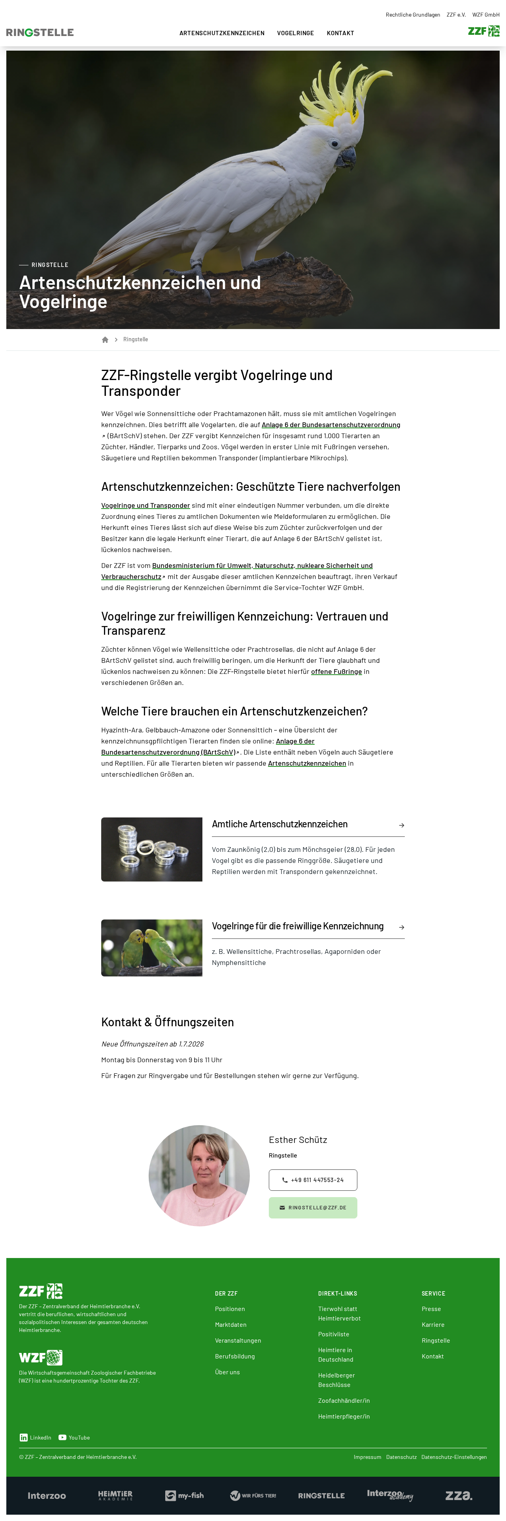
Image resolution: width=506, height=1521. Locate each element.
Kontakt (340, 32)
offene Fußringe (336, 671)
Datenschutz (401, 1456)
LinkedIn (40, 1437)
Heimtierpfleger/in (344, 1416)
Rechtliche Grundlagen (413, 14)
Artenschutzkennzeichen (222, 32)
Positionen (230, 1308)
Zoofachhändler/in (344, 1400)
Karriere (433, 1324)
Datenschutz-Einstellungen (454, 1456)
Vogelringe (295, 32)
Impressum (367, 1456)
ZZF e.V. (456, 14)
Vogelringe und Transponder (145, 505)
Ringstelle (436, 1340)
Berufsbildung (235, 1356)
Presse (431, 1308)
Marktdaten (231, 1324)
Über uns (227, 1371)
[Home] (105, 340)
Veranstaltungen (238, 1340)
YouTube (79, 1437)
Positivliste (333, 1333)
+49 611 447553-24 (317, 1180)
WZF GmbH (486, 14)
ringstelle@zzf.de (318, 1207)
